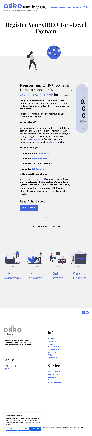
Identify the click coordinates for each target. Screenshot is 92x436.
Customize (11, 428)
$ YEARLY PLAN (28, 208)
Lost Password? (10, 366)
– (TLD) (33, 179)
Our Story (52, 341)
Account (35, 277)
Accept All (35, 428)
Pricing (68, 7)
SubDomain (53, 377)
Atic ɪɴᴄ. (34, 139)
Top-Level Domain (55, 380)
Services (61, 7)
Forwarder (12, 277)
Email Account (54, 374)
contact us (52, 142)
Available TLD (53, 347)
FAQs (50, 355)
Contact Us (77, 7)
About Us (53, 7)
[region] (23, 422)
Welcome (52, 339)
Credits (65, 428)
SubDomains (38, 169)
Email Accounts (39, 158)
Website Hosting (79, 275)
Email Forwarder (54, 372)
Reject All (23, 428)
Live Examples (54, 349)
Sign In (6, 369)
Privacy (76, 428)
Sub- (57, 273)
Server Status (53, 352)
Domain (57, 277)
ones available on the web (46, 91)
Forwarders (43, 153)
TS (71, 428)
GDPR (82, 428)
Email (13, 273)
